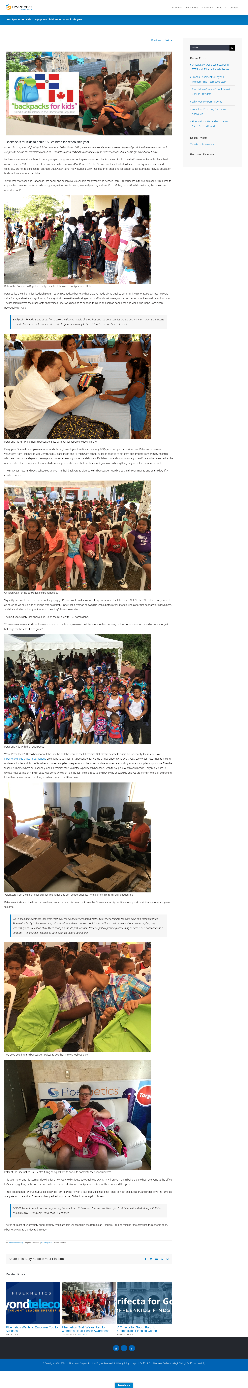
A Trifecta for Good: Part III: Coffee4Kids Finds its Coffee (25, 1329)
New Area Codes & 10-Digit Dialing (168, 1363)
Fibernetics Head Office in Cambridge (25, 758)
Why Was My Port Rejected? (207, 101)
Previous (156, 40)
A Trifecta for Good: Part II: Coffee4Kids (80, 1329)
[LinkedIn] (132, 1348)
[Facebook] (124, 1348)
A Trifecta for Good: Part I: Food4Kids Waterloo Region (143, 1329)
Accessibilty (199, 1363)
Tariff (141, 1363)
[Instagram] (116, 1348)
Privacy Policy (122, 1363)
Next (166, 40)
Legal (134, 1363)
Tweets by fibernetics (202, 144)
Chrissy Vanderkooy (15, 1243)
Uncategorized (46, 1243)
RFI (148, 1363)
